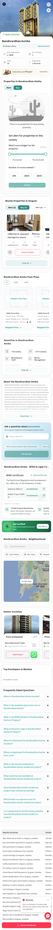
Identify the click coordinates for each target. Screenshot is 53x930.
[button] (19, 322)
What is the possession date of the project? (22, 446)
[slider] (9, 154)
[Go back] (4, 4)
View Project (18, 654)
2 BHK (26, 282)
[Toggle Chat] (47, 915)
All (7, 282)
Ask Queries (26, 454)
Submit (27, 185)
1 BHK (15, 282)
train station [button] (14, 554)
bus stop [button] (31, 554)
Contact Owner (27, 252)
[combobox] (28, 546)
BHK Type (39, 207)
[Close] (48, 900)
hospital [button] (46, 554)
